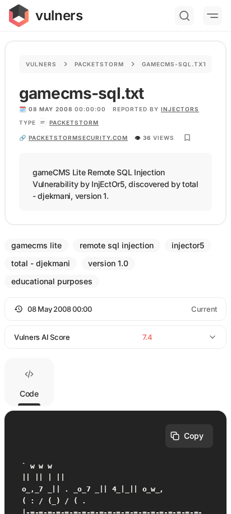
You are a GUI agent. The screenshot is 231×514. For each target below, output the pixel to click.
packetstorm (74, 122)
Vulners (41, 64)
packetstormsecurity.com (78, 137)
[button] (115, 309)
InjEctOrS (180, 109)
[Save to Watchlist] (187, 137)
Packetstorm (99, 64)
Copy (194, 435)
